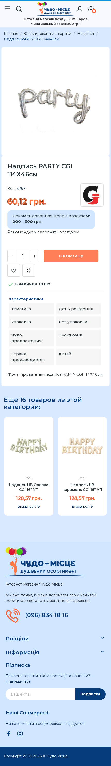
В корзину (71, 256)
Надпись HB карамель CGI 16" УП (82, 487)
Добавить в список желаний (13, 270)
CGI (28, 478)
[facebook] (9, 734)
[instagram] (20, 734)
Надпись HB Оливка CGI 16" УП (29, 487)
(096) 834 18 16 (46, 615)
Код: (11, 188)
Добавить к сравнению (28, 270)
